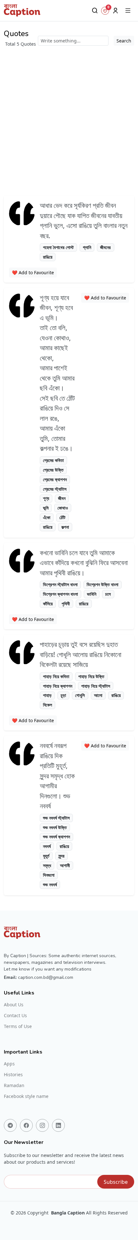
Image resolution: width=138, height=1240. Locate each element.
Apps (9, 1064)
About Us (13, 1004)
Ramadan (14, 1085)
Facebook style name (26, 1096)
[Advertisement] (69, 119)
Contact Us (15, 1015)
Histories (13, 1074)
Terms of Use (18, 1026)
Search (123, 41)
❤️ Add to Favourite (33, 272)
